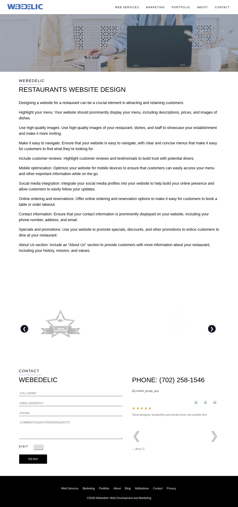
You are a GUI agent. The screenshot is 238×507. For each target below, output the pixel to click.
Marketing (155, 7)
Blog (128, 488)
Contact (222, 7)
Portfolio (181, 7)
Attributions (142, 488)
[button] (25, 7)
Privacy (171, 488)
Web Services (127, 7)
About (202, 7)
